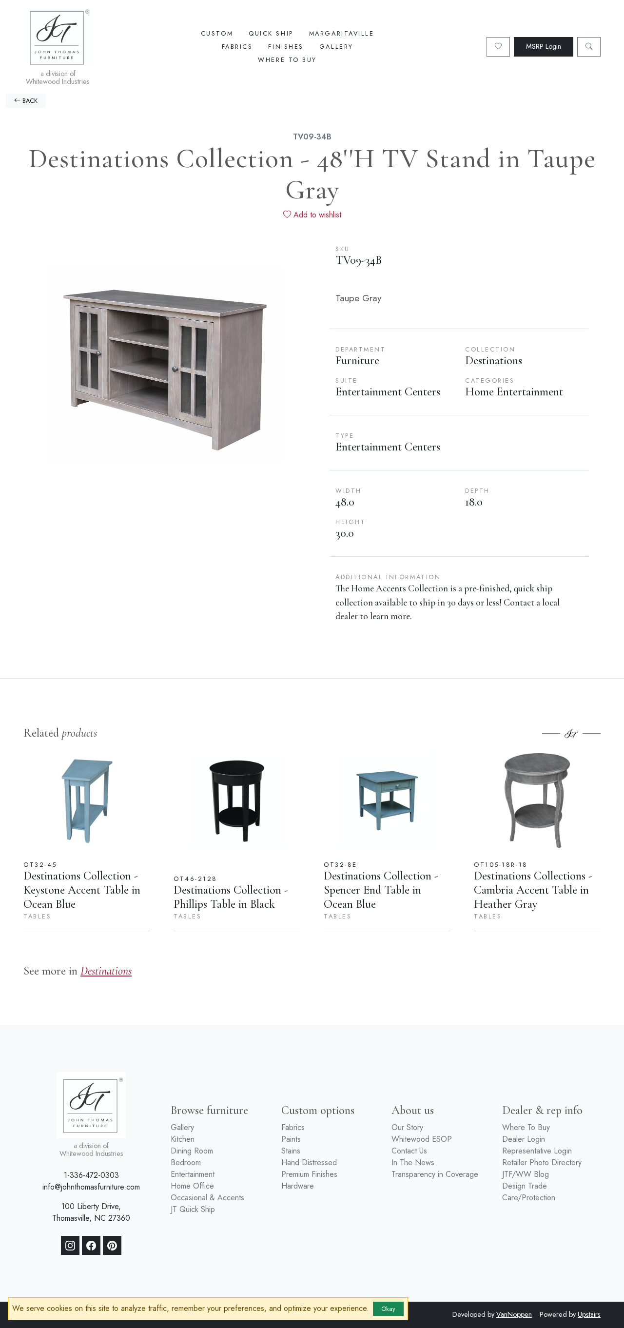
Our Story (407, 1127)
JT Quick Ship (193, 1209)
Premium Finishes (309, 1174)
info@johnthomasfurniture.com (91, 1186)
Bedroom (186, 1162)
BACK (29, 100)
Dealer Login (523, 1139)
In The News (412, 1162)
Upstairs (589, 1314)
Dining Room (192, 1150)
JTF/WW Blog (525, 1174)
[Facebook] (91, 1245)
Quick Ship (271, 33)
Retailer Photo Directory (542, 1162)
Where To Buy (287, 59)
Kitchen (183, 1139)
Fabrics (237, 46)
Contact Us (409, 1150)
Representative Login (537, 1150)
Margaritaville (341, 33)
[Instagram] (70, 1245)
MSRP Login (543, 46)
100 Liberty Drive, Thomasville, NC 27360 (91, 1212)
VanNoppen (514, 1314)
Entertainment (192, 1174)
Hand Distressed (309, 1162)
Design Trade (524, 1185)
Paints (291, 1139)
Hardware (297, 1185)
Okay (388, 1308)
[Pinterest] (112, 1245)
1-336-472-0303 (91, 1175)
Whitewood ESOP (421, 1139)
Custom (217, 33)
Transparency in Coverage (434, 1174)
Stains (290, 1150)
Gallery (336, 46)
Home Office (192, 1185)
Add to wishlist (316, 214)
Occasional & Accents (207, 1197)
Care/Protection (528, 1197)
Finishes (285, 46)
